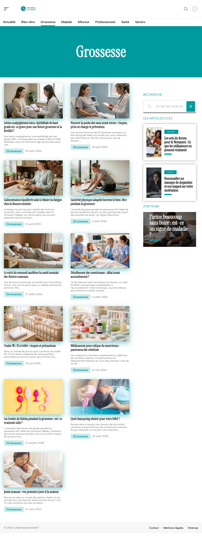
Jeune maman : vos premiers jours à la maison (31, 491)
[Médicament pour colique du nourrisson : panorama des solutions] (100, 323)
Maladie (171, 132)
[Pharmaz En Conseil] (28, 9)
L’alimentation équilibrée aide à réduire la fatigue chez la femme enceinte (33, 201)
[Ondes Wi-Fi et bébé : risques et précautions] (33, 323)
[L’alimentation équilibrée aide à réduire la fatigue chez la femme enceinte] (33, 177)
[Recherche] (186, 9)
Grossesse (14, 151)
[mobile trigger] (7, 9)
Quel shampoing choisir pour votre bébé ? (95, 418)
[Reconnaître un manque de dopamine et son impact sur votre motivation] (153, 183)
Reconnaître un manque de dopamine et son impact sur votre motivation (178, 184)
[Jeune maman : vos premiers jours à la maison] (33, 469)
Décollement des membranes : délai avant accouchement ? (95, 274)
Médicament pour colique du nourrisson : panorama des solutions (95, 347)
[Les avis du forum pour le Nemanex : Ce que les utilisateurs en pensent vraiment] (153, 142)
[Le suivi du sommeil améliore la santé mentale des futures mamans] (33, 251)
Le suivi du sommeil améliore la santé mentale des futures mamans (31, 274)
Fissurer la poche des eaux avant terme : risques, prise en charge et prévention (99, 124)
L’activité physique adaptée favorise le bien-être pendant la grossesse (99, 201)
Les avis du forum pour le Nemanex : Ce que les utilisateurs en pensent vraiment (178, 144)
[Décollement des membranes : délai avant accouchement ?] (100, 251)
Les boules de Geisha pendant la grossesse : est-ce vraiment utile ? (33, 420)
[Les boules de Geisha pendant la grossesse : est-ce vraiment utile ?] (33, 396)
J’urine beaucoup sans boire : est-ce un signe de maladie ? (169, 225)
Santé (170, 172)
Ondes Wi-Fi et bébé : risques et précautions (30, 345)
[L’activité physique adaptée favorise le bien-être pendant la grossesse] (100, 177)
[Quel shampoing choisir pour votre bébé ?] (100, 396)
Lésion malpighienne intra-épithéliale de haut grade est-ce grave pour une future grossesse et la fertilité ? (33, 126)
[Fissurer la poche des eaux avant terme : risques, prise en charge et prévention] (100, 101)
